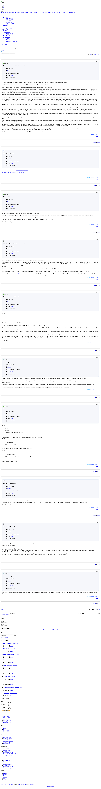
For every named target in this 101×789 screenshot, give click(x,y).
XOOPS (6, 17)
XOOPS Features (10, 20)
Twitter (4, 779)
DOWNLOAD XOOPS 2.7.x (11, 41)
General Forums (11, 12)
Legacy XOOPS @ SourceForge (10, 753)
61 (97, 61)
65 (97, 292)
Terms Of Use (9, 22)
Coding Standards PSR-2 (8, 755)
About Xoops (6, 716)
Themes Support (35, 12)
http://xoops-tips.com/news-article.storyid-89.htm (13, 172)
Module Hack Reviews (60, 12)
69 (97, 522)
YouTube (5, 777)
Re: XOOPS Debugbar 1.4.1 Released (11, 643)
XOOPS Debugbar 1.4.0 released (10, 693)
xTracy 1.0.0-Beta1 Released (9, 676)
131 (98, 54)
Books (4, 728)
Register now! (46, 629)
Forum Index (5, 12)
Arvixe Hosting (22, 784)
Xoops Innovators (7, 720)
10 (95, 54)
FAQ (4, 729)
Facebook (5, 773)
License (7, 24)
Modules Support (28, 12)
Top (2, 609)
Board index (3, 48)
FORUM (7, 25)
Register (8, 39)
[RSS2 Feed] (30, 784)
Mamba (11, 646)
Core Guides (6, 730)
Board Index (8, 27)
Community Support (19, 12)
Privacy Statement (10, 23)
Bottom (3, 50)
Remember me (5, 627)
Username (3, 621)
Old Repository (9, 34)
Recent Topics (9, 28)
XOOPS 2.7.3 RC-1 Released (9, 659)
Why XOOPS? (9, 19)
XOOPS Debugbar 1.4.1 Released (10, 665)
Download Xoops (7, 737)
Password (3, 624)
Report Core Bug (7, 767)
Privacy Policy (10, 784)
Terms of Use (3, 784)
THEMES (6, 30)
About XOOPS (9, 18)
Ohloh (4, 778)
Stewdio (9, 70)
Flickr (4, 775)
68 (97, 478)
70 (97, 571)
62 (97, 149)
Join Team (5, 761)
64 (97, 239)
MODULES (7, 32)
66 (97, 357)
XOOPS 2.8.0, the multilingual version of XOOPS (13, 682)
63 (97, 192)
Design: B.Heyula (50, 786)
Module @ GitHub (10, 33)
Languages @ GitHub (8, 741)
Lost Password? (54, 629)
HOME (6, 16)
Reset (8, 628)
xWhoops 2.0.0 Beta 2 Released (10, 670)
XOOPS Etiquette (7, 722)
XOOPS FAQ (7, 35)
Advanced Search (5, 614)
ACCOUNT (7, 37)
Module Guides (6, 731)
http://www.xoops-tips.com (22, 170)
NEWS (6, 29)
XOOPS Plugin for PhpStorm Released (11, 654)
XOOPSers (5, 721)
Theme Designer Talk (70, 12)
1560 (11, 75)
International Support (50, 12)
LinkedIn (5, 774)
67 (97, 404)
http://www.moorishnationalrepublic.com (17, 273)
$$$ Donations (6, 760)
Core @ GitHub (6, 748)
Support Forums (6, 742)
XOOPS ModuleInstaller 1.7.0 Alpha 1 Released (13, 687)
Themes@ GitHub (7, 739)
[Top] (97, 136)
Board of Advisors (7, 719)
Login (7, 38)
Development (43, 12)
